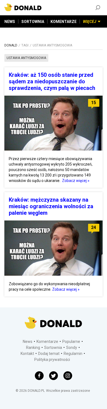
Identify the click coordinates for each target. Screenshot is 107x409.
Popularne (71, 341)
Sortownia (53, 347)
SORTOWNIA (32, 21)
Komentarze (47, 341)
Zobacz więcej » (75, 180)
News (27, 341)
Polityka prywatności (52, 359)
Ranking (33, 347)
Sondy (71, 347)
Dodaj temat (49, 353)
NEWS (9, 21)
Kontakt (27, 353)
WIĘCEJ (89, 21)
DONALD (10, 45)
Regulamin (73, 353)
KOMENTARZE (63, 21)
